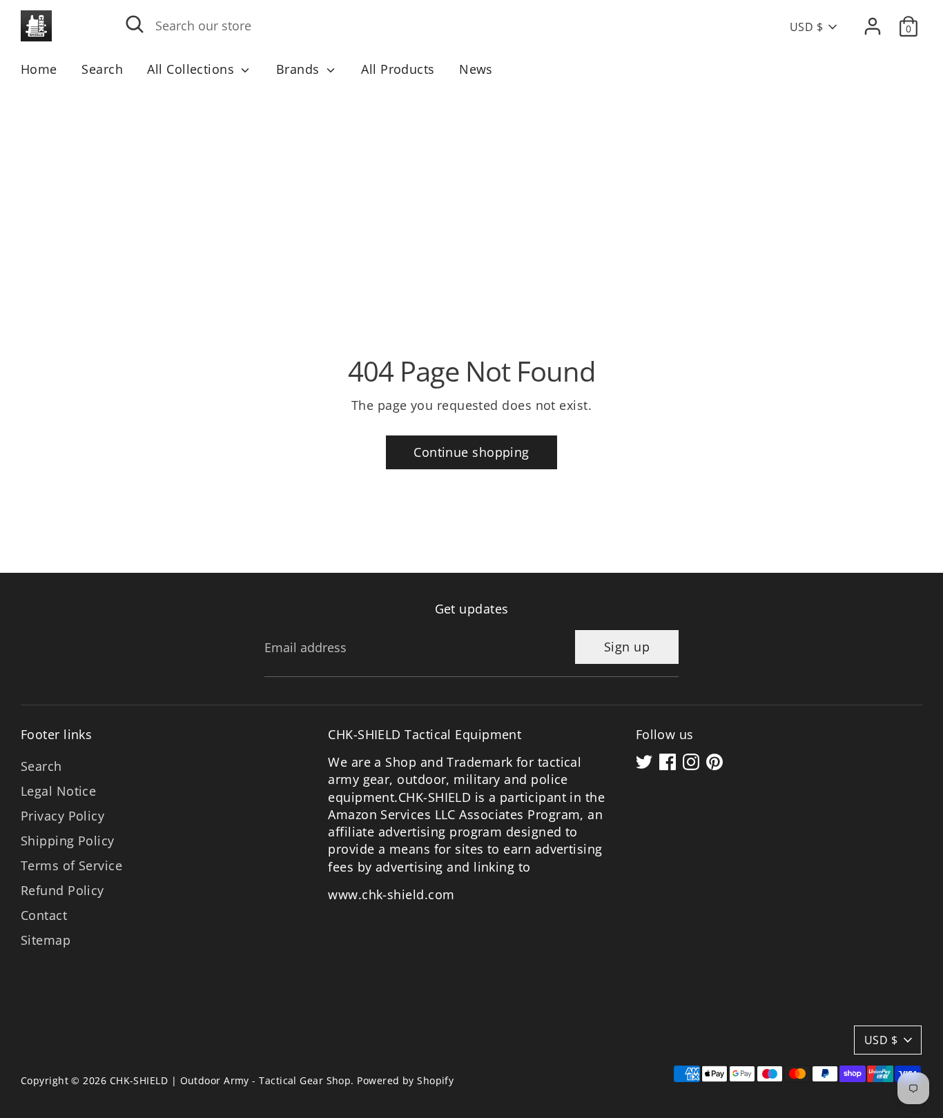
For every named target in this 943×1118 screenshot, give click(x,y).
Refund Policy (62, 890)
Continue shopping (471, 452)
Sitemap (45, 940)
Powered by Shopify (405, 1081)
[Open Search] (134, 24)
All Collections (192, 69)
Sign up (627, 646)
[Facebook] (667, 762)
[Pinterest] (714, 762)
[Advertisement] (471, 190)
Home (39, 69)
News (476, 69)
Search (102, 69)
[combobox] (418, 25)
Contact (44, 915)
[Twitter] (644, 762)
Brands (299, 69)
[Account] (872, 26)
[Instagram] (691, 762)
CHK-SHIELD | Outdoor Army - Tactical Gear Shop (230, 1081)
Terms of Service (71, 865)
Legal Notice (58, 791)
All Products (397, 69)
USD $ (806, 27)
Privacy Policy (62, 815)
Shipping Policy (68, 840)
